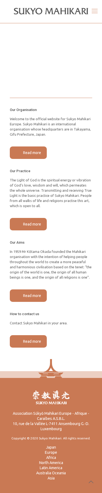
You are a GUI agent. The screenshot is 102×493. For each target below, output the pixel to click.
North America (51, 463)
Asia (51, 478)
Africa (51, 457)
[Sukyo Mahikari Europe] (51, 11)
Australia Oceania (51, 473)
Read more (32, 153)
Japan (51, 447)
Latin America (51, 468)
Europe (51, 452)
